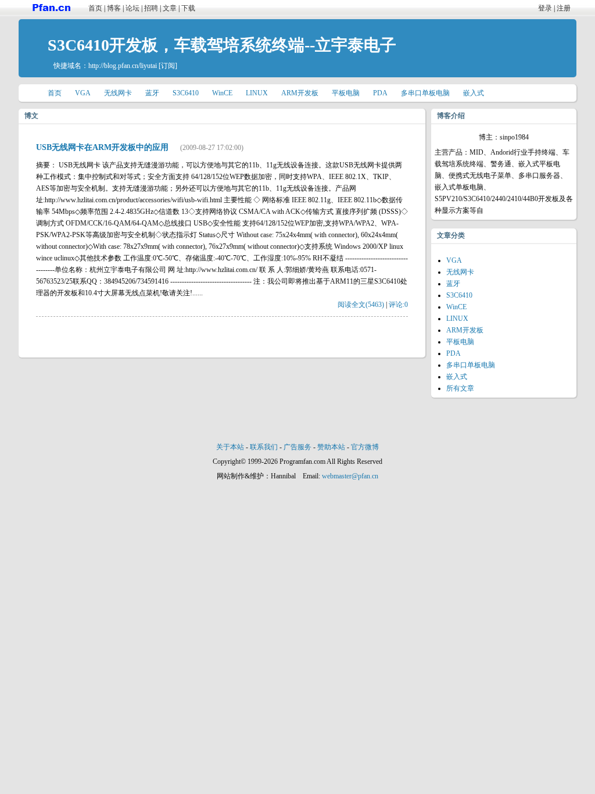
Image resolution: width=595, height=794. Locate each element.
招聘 (151, 8)
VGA (83, 93)
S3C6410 (186, 93)
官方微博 (365, 447)
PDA (380, 93)
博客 (114, 8)
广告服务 (297, 447)
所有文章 (460, 388)
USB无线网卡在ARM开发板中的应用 (102, 147)
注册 (564, 8)
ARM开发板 (299, 93)
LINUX (257, 93)
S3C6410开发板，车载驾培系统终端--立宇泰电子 (222, 45)
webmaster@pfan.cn (350, 476)
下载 (188, 8)
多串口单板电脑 (425, 93)
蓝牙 (152, 93)
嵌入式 (473, 93)
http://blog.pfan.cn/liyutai (122, 66)
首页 (95, 8)
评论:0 (398, 305)
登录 (545, 8)
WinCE (222, 93)
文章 (170, 8)
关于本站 (230, 447)
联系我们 (264, 447)
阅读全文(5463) (361, 305)
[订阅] (168, 66)
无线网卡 (118, 93)
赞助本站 (331, 447)
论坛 (132, 8)
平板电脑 (346, 93)
